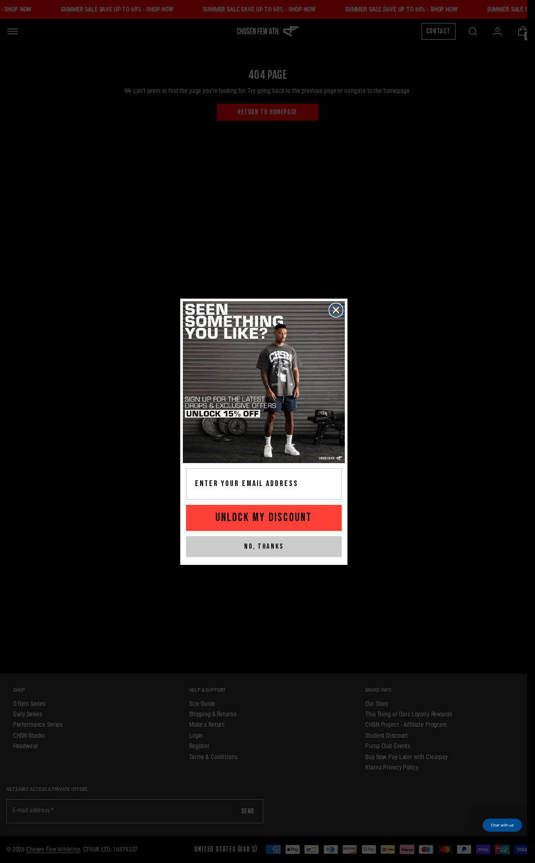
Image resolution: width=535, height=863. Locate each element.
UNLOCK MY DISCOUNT (263, 518)
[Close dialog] (336, 310)
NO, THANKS (264, 546)
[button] (502, 825)
